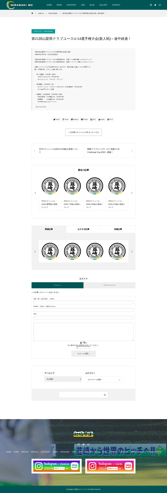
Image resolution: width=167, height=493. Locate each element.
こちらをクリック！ (86, 59)
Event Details (48, 31)
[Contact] (159, 5)
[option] (50, 193)
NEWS (59, 5)
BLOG (92, 5)
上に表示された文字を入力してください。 (83, 345)
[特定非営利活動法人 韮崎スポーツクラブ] (19, 5)
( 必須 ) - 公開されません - (45, 306)
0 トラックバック (109, 285)
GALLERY (103, 5)
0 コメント (57, 285)
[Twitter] (155, 5)
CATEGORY (71, 5)
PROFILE (25, 452)
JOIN (83, 5)
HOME (49, 5)
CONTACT (116, 5)
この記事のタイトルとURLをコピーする (83, 132)
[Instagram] (151, 5)
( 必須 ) (43, 299)
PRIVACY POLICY (138, 452)
